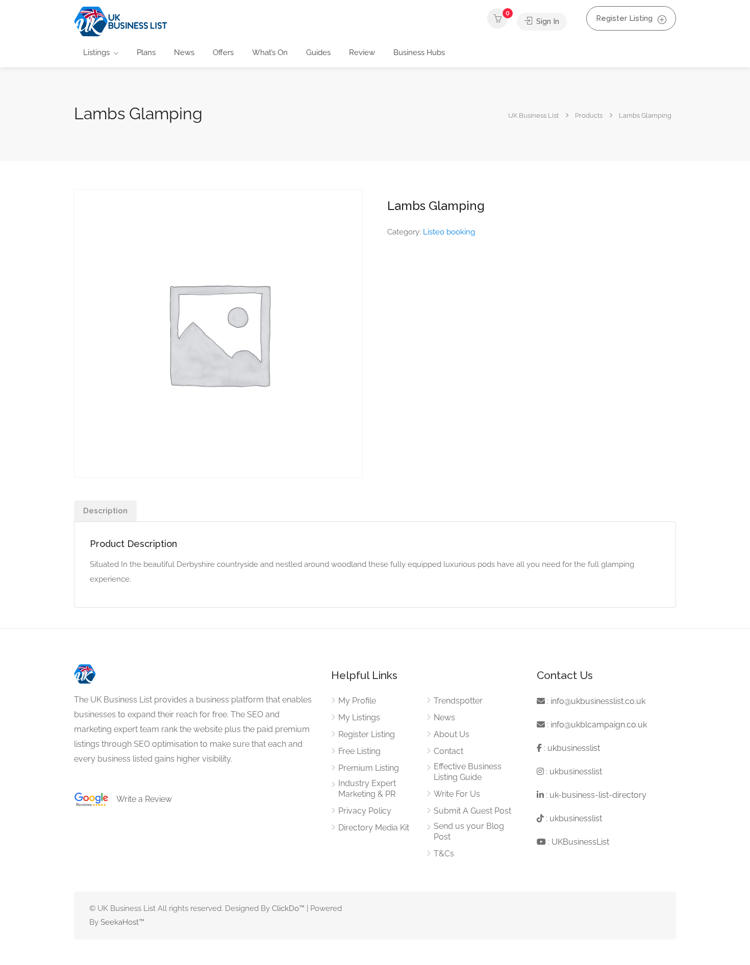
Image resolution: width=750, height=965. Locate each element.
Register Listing (624, 18)
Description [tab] (105, 510)
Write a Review (140, 799)
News (184, 52)
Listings (96, 52)
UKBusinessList (580, 842)
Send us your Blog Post (469, 831)
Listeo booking (449, 232)
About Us (451, 734)
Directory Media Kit (373, 827)
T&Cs (444, 853)
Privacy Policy (364, 811)
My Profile (357, 701)
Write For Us (457, 794)
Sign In (546, 21)
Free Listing (359, 751)
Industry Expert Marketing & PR (367, 788)
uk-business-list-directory (597, 795)
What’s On (270, 52)
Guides (318, 52)
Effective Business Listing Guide (468, 772)
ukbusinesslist (573, 748)
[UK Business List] (120, 21)
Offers (223, 52)
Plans (146, 52)
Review (362, 52)
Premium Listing (368, 768)
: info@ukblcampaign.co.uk (596, 724)
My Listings (359, 717)
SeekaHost (120, 922)
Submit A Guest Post (472, 811)
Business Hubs (419, 52)
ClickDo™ (288, 908)
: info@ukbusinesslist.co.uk (595, 701)
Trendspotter (458, 701)
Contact (448, 751)
